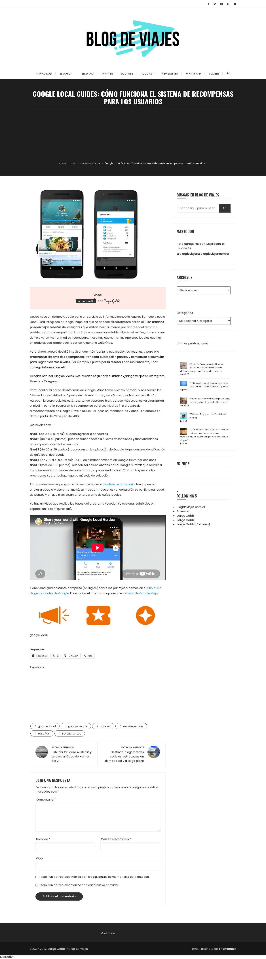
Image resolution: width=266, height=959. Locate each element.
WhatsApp (193, 73)
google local (47, 726)
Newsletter (170, 73)
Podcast (147, 73)
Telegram (86, 73)
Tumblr (214, 73)
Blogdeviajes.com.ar (191, 507)
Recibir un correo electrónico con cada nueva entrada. (78, 885)
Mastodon (107, 933)
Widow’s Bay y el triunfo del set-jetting (208, 416)
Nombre (43, 839)
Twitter (107, 73)
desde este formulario (119, 484)
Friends (183, 463)
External (183, 511)
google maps (77, 726)
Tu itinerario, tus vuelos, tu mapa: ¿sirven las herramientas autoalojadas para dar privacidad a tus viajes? (204, 435)
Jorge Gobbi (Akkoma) (193, 524)
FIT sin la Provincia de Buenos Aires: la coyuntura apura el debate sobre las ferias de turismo (202, 367)
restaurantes (71, 733)
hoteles (105, 726)
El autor (66, 73)
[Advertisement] (133, 134)
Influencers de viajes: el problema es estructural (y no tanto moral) (209, 400)
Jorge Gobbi (112, 301)
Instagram (156, 376)
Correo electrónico (116, 839)
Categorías (185, 313)
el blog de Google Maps (141, 593)
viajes (98, 295)
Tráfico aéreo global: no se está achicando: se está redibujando (208, 384)
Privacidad (44, 73)
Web (39, 858)
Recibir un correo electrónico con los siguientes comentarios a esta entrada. (94, 877)
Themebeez (227, 949)
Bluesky (35, 381)
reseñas (44, 733)
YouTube (127, 73)
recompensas (133, 726)
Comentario (46, 799)
